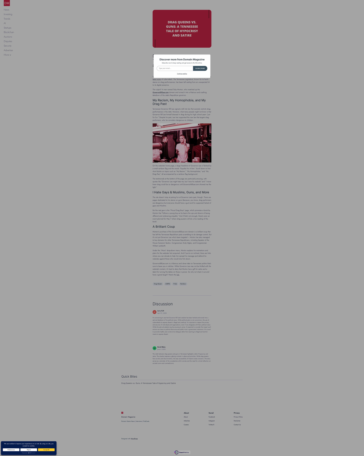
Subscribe (200, 68)
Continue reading (182, 74)
